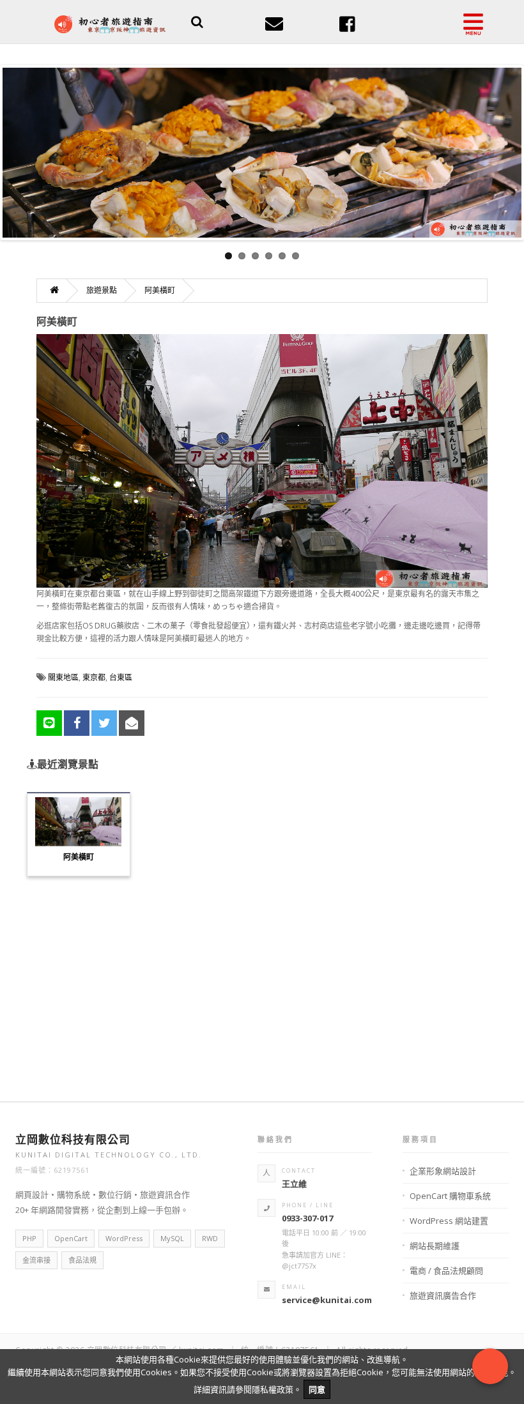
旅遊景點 (101, 290)
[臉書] (347, 27)
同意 (317, 1389)
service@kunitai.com (327, 1300)
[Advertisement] (262, 981)
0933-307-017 (307, 1218)
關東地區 (63, 677)
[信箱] (274, 27)
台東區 (120, 677)
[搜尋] (197, 23)
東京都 (93, 677)
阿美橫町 (159, 290)
